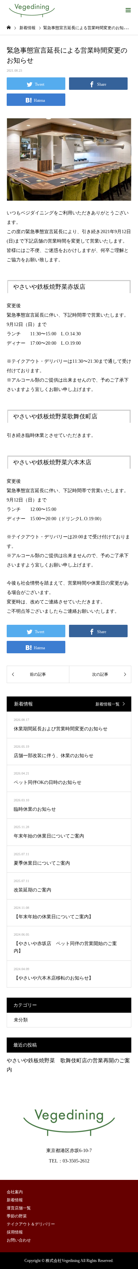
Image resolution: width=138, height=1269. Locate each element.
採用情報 (15, 1232)
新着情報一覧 (107, 704)
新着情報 (15, 1200)
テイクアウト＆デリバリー (31, 1224)
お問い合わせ (19, 1240)
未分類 (21, 1019)
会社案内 (15, 1192)
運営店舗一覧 (19, 1208)
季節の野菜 (17, 1216)
